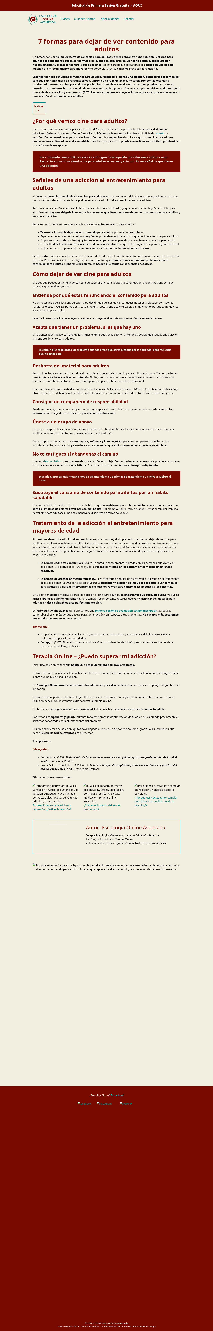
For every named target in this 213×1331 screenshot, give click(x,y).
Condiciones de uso (110, 1326)
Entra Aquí (117, 1095)
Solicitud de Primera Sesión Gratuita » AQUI (106, 5)
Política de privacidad (68, 1326)
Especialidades (109, 19)
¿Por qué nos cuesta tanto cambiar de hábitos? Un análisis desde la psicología (156, 801)
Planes (65, 19)
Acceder (129, 19)
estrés (160, 133)
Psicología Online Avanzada (114, 1323)
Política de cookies (90, 1326)
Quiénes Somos (84, 19)
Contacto (126, 1326)
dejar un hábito (52, 461)
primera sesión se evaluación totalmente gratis (126, 610)
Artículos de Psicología (144, 1326)
